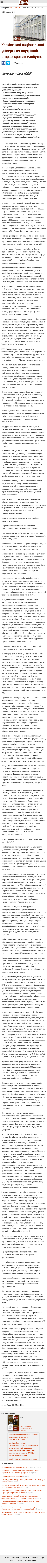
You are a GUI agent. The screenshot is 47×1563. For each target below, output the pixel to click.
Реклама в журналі (25, 1426)
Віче (10, 8)
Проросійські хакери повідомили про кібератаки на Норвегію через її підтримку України (20, 1472)
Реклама (20, 1560)
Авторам (7, 1558)
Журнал (17, 8)
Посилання (35, 1558)
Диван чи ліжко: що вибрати (12, 1476)
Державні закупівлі (30, 1560)
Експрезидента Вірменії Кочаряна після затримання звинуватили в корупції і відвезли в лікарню (20, 1497)
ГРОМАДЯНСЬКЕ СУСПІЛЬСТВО (33, 8)
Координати (15, 1558)
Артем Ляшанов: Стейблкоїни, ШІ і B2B (15, 1467)
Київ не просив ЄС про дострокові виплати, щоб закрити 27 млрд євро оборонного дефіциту (23, 1492)
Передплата (23, 1430)
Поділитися (19, 63)
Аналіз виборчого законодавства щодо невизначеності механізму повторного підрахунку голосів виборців (23, 1455)
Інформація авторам (26, 1428)
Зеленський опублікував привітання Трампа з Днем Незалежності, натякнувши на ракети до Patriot (20, 1508)
